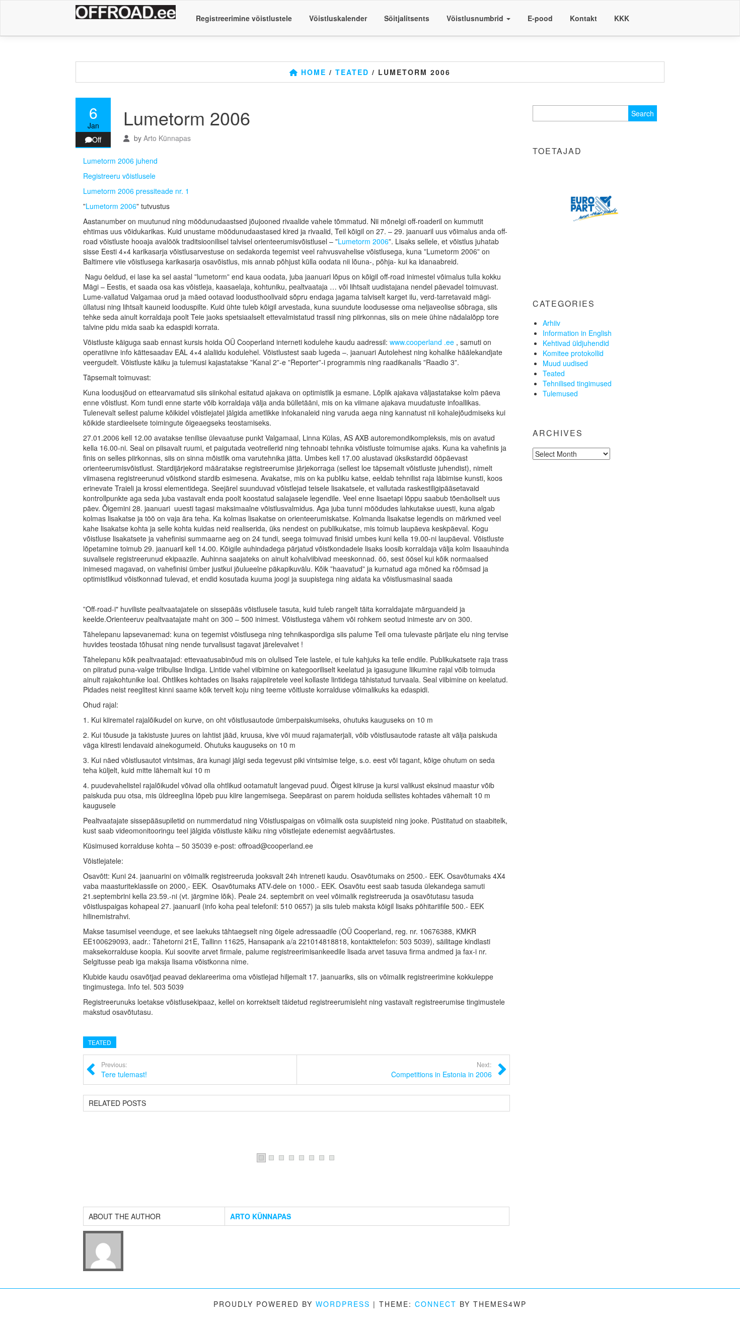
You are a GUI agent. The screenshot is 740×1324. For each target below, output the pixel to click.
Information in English (577, 333)
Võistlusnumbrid (476, 18)
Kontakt (583, 18)
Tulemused (560, 393)
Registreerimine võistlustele (244, 18)
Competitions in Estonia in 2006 (441, 1069)
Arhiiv (551, 323)
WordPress (343, 1304)
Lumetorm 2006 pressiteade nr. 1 (136, 191)
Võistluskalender (338, 18)
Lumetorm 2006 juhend (120, 161)
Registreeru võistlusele (119, 176)
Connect (436, 1304)
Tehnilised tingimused (577, 383)
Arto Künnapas (167, 138)
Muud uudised (565, 363)
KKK (621, 18)
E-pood (540, 18)
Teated (99, 1042)
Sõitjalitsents (406, 18)
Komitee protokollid (573, 353)
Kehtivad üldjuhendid (576, 343)
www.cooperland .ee (422, 342)
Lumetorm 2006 (111, 206)
